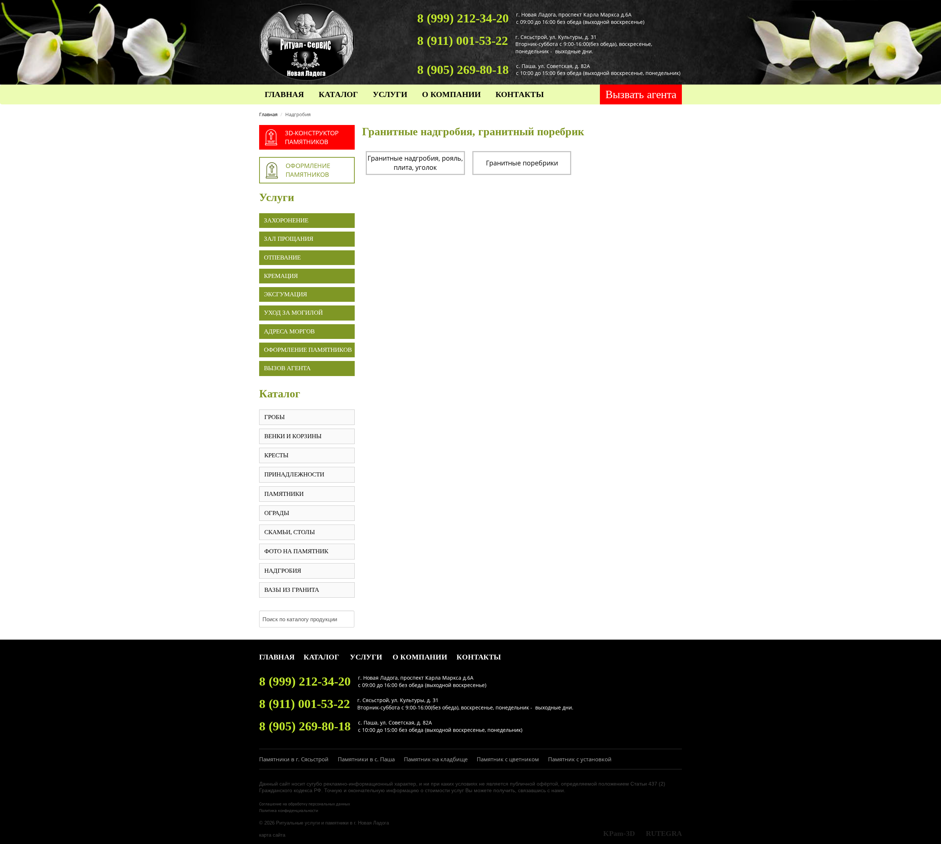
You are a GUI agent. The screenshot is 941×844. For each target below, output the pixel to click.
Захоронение (286, 220)
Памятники (284, 493)
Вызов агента (287, 368)
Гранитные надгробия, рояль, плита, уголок (415, 163)
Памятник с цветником (508, 759)
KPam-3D (619, 833)
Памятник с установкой (580, 759)
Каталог (338, 94)
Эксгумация (285, 294)
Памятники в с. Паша (366, 759)
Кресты (276, 455)
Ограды (276, 512)
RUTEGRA (664, 833)
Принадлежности (294, 474)
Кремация (281, 275)
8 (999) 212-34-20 (463, 18)
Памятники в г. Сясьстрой (294, 759)
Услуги (390, 94)
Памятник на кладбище (436, 759)
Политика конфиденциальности (288, 811)
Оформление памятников (308, 349)
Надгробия (282, 570)
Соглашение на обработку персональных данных (304, 804)
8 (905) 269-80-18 (463, 69)
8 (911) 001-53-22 (462, 40)
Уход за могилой (293, 312)
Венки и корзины (293, 436)
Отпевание (282, 257)
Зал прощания (288, 238)
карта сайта (272, 835)
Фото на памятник (296, 551)
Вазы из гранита (291, 589)
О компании (451, 94)
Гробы (274, 417)
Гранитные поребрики (522, 162)
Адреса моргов (289, 331)
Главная (284, 94)
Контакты (519, 94)
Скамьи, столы (289, 532)
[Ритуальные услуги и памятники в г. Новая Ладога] (307, 41)
